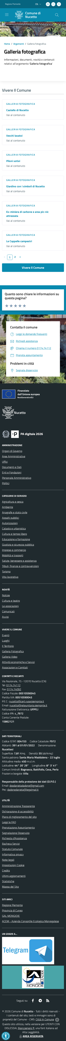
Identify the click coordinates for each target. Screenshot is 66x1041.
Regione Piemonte (12, 4)
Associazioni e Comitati (15, 667)
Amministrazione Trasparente (18, 806)
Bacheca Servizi (11, 844)
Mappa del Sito (10, 887)
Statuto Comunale (12, 849)
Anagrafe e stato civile (14, 512)
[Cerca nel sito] (57, 15)
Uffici (5, 462)
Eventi (5, 635)
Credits (6, 870)
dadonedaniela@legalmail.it (23, 790)
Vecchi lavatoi (14, 136)
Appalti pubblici (10, 518)
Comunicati (8, 611)
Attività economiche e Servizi (18, 662)
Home (7, 43)
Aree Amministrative (13, 456)
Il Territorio (8, 646)
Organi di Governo (12, 451)
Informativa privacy (13, 854)
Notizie (6, 595)
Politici (5, 483)
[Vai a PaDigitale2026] (22, 434)
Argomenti (18, 43)
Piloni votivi (13, 161)
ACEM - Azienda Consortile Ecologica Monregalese (30, 921)
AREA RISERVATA (33, 1036)
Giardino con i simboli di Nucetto (25, 186)
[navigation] (7, 15)
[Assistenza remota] (57, 1019)
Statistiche (8, 881)
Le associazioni (10, 606)
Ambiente (7, 507)
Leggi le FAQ (9, 822)
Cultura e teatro (11, 601)
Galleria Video (9, 657)
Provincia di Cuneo (12, 910)
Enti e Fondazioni (11, 472)
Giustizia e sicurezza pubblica (18, 545)
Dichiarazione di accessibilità (18, 811)
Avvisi (5, 617)
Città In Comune (45, 1019)
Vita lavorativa (10, 577)
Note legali (8, 860)
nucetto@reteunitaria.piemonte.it (28, 705)
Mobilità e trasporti (12, 555)
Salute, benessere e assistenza (19, 561)
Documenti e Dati (11, 467)
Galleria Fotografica (20, 104)
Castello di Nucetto (17, 110)
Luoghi (5, 641)
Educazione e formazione (16, 539)
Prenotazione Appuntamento (18, 828)
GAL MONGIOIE (11, 916)
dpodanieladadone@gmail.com (26, 786)
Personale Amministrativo (16, 478)
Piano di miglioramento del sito (19, 817)
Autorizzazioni (10, 523)
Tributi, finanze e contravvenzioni (20, 566)
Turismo (6, 571)
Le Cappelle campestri (19, 241)
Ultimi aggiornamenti (14, 876)
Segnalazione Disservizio (15, 833)
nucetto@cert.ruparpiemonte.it (26, 701)
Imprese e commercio (14, 550)
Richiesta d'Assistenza (14, 838)
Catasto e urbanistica (14, 528)
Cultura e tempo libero (14, 534)
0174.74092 (14, 689)
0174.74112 (13, 685)
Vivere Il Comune (33, 267)
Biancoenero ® (26, 1028)
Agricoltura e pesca (12, 502)
